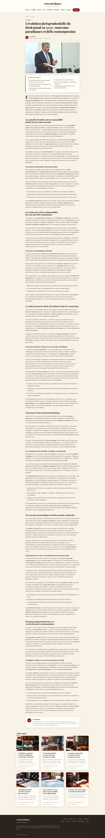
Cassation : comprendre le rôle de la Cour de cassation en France (75, 755)
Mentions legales (81, 821)
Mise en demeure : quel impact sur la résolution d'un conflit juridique (50, 791)
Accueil (27, 9)
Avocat (39, 9)
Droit (44, 9)
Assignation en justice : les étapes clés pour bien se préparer (25, 791)
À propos (68, 9)
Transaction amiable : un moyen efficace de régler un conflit (49, 755)
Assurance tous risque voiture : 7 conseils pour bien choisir (77, 790)
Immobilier (49, 9)
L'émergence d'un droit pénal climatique (64, 80)
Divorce (63, 9)
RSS (88, 821)
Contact (76, 10)
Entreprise (56, 9)
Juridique (33, 9)
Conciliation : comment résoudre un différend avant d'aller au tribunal (25, 755)
